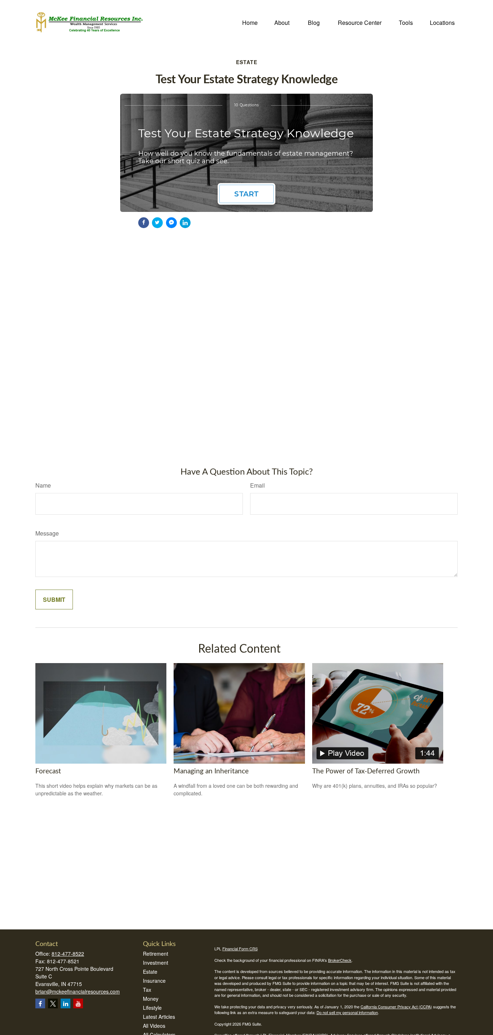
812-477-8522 (68, 953)
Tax (147, 989)
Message (47, 533)
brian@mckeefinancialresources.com (77, 991)
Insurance (154, 980)
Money (150, 998)
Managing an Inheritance (211, 771)
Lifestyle (152, 1007)
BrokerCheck (340, 960)
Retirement (155, 953)
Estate (150, 971)
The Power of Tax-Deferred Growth (366, 771)
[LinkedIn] (65, 1003)
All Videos (154, 1025)
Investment (155, 962)
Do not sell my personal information (347, 1012)
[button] (250, 21)
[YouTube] (78, 1003)
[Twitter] (53, 1003)
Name (43, 485)
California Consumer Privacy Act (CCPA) (396, 1006)
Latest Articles (159, 1016)
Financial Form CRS (240, 948)
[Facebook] (40, 1003)
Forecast (48, 771)
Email (257, 485)
